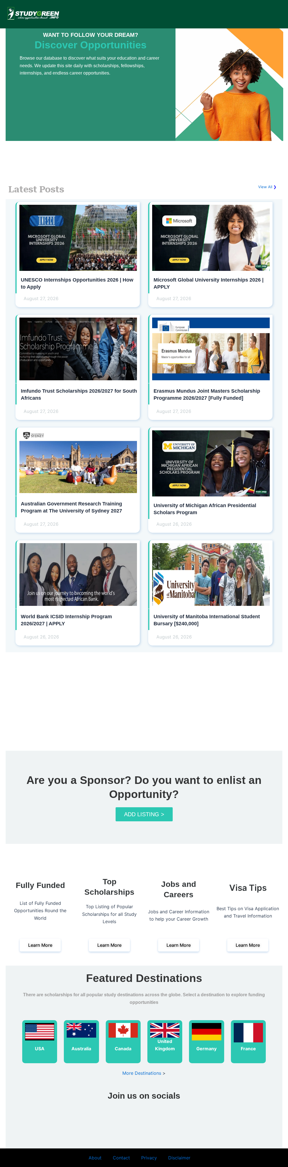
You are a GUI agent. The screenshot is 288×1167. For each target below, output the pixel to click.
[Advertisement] (144, 158)
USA (39, 1048)
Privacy (149, 1158)
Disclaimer (179, 1158)
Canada (123, 1048)
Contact (121, 1158)
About (95, 1158)
